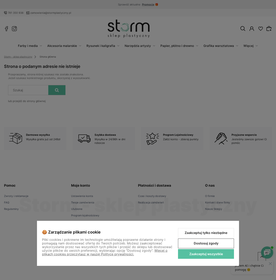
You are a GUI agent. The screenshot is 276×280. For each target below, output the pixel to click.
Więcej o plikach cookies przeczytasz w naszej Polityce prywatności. (104, 252)
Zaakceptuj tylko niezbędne (206, 233)
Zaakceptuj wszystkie (206, 254)
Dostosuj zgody (206, 243)
